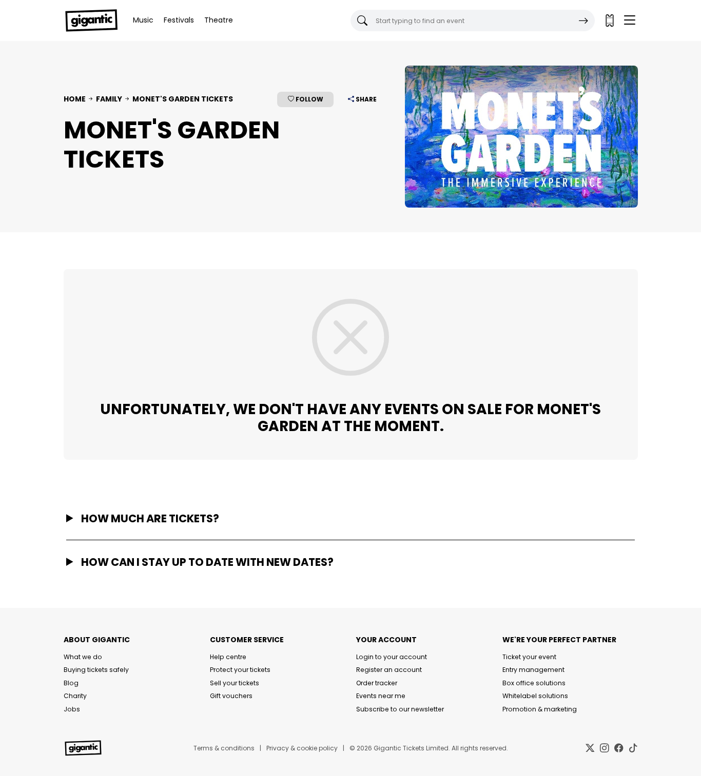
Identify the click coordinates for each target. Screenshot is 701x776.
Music (143, 20)
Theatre (218, 20)
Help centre (228, 656)
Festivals (179, 20)
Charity (75, 695)
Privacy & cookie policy (302, 748)
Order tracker (376, 683)
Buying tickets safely (96, 669)
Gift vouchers (231, 695)
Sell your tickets (234, 683)
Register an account (389, 669)
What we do (83, 656)
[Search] (583, 20)
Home (75, 99)
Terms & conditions (224, 748)
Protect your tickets (240, 669)
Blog (71, 683)
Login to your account (391, 656)
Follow (308, 99)
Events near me (380, 695)
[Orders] (609, 20)
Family (109, 99)
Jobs (72, 709)
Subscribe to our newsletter (400, 709)
